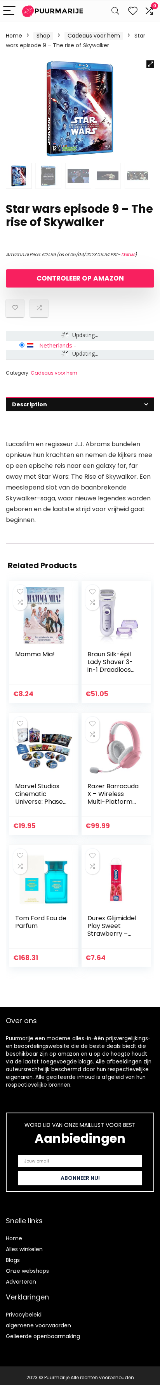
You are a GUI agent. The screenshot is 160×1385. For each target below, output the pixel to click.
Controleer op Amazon (80, 278)
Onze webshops (27, 1271)
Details (128, 254)
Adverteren (21, 1282)
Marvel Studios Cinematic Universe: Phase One (39, 798)
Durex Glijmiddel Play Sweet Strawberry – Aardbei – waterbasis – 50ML (111, 937)
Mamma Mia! (35, 654)
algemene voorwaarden (38, 1325)
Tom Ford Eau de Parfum (40, 922)
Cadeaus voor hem (94, 35)
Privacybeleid (24, 1314)
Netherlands (55, 345)
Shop (43, 35)
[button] (150, 64)
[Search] (115, 11)
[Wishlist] (132, 11)
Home (14, 35)
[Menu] (9, 11)
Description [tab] (29, 404)
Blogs (13, 1260)
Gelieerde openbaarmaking (43, 1336)
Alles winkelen (24, 1249)
